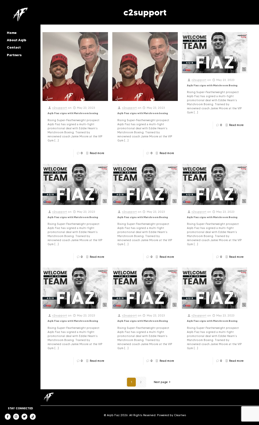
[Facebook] (8, 416)
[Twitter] (24, 416)
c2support (59, 108)
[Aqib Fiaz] (20, 15)
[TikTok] (33, 416)
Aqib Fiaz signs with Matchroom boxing (73, 113)
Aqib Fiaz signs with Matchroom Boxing (212, 85)
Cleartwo (180, 415)
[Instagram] (16, 416)
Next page (161, 382)
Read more (97, 153)
